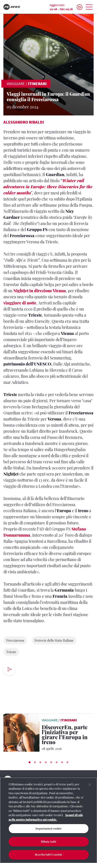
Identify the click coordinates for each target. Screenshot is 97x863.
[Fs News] (16, 7)
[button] (29, 762)
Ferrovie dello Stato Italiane (54, 640)
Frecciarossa (15, 640)
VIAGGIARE (16, 83)
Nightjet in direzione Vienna (39, 290)
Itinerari (37, 83)
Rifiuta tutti (48, 842)
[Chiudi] (90, 785)
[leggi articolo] (21, 732)
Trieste (11, 652)
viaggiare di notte (19, 303)
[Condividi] (25, 670)
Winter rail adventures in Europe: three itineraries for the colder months (47, 187)
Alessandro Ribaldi (23, 122)
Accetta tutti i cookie (48, 854)
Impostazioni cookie (48, 828)
